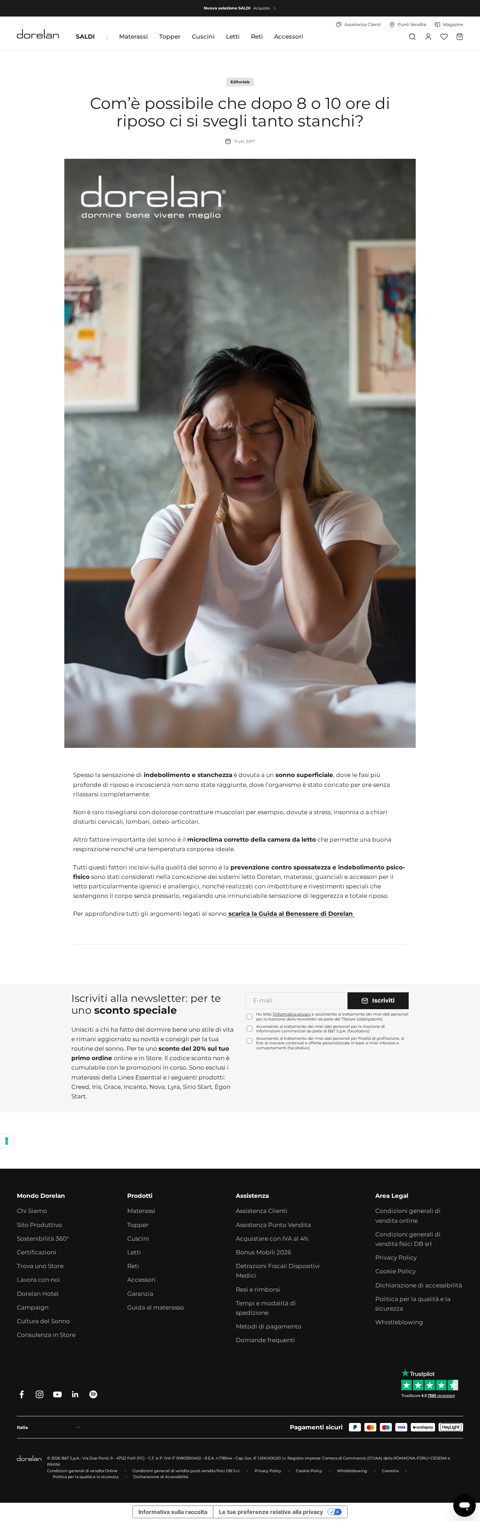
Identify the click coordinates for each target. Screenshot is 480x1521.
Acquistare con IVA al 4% (272, 1238)
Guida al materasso (155, 1307)
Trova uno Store (40, 1265)
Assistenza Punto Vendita (273, 1224)
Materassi (133, 36)
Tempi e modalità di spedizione (266, 1308)
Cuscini (203, 36)
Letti (233, 36)
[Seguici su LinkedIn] (75, 1394)
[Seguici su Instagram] (39, 1394)
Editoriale (240, 81)
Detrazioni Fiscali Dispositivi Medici (278, 1270)
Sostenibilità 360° (43, 1238)
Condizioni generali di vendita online (408, 1215)
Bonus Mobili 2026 (263, 1252)
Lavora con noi (38, 1279)
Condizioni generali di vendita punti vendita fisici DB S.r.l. (186, 1470)
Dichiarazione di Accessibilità (160, 1476)
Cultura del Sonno (43, 1321)
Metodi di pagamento (268, 1326)
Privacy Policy (396, 1257)
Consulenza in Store (46, 1334)
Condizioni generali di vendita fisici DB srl (408, 1239)
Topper (170, 36)
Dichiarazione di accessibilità (418, 1285)
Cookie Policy (395, 1271)
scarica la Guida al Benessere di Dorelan (291, 913)
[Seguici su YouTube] (57, 1394)
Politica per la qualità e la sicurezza (412, 1303)
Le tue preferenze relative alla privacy (271, 1511)
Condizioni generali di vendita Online (82, 1470)
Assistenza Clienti (261, 1210)
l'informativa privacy (292, 1014)
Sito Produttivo (39, 1224)
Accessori (288, 36)
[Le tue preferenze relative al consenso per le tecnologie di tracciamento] (6, 1141)
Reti (257, 36)
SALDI (85, 36)
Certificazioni (36, 1252)
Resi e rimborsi (258, 1289)
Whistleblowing (399, 1322)
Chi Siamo (32, 1210)
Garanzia (140, 1293)
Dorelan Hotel (38, 1293)
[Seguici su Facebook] (21, 1394)
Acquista (261, 8)
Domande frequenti (265, 1340)
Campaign (32, 1307)
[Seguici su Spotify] (93, 1394)
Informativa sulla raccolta (172, 1511)
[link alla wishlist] (444, 37)
